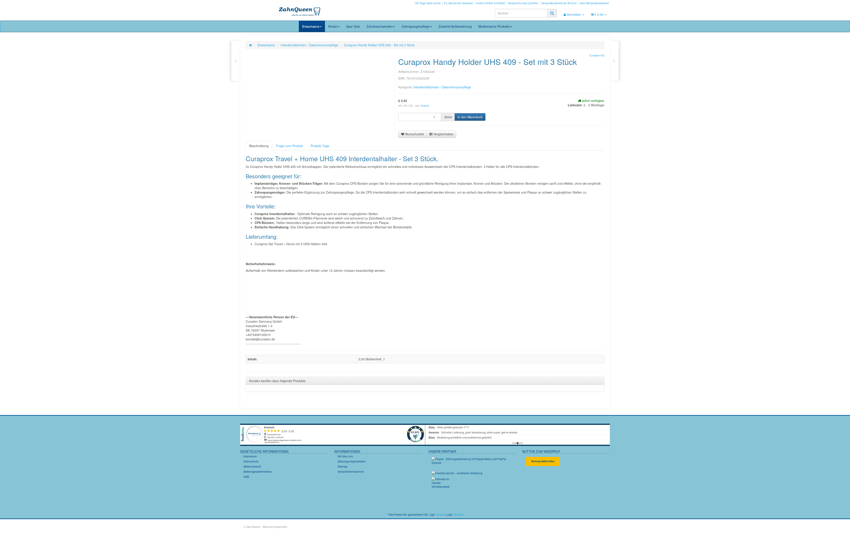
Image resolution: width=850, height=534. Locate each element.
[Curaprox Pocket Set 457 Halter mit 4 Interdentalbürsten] (235, 61)
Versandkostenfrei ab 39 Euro (559, 3)
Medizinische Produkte (494, 26)
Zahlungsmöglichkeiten (352, 461)
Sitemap (343, 466)
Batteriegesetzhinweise (257, 471)
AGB (246, 476)
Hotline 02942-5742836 (490, 3)
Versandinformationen (351, 471)
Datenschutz (251, 461)
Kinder (332, 26)
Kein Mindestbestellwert (594, 3)
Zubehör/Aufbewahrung (455, 26)
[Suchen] (552, 13)
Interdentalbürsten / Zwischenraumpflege (442, 87)
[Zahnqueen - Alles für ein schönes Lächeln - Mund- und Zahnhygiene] (299, 11)
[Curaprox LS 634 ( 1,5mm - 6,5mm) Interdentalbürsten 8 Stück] (614, 61)
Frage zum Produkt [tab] (289, 146)
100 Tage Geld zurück (427, 3)
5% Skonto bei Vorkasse (458, 3)
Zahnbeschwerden (380, 26)
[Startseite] (250, 45)
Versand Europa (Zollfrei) (523, 3)
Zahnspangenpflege (416, 26)
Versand (424, 105)
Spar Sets (353, 26)
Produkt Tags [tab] (320, 146)
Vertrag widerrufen (542, 461)
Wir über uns (345, 456)
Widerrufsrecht (252, 466)
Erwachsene (310, 26)
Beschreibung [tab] (259, 146)
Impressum (250, 456)
